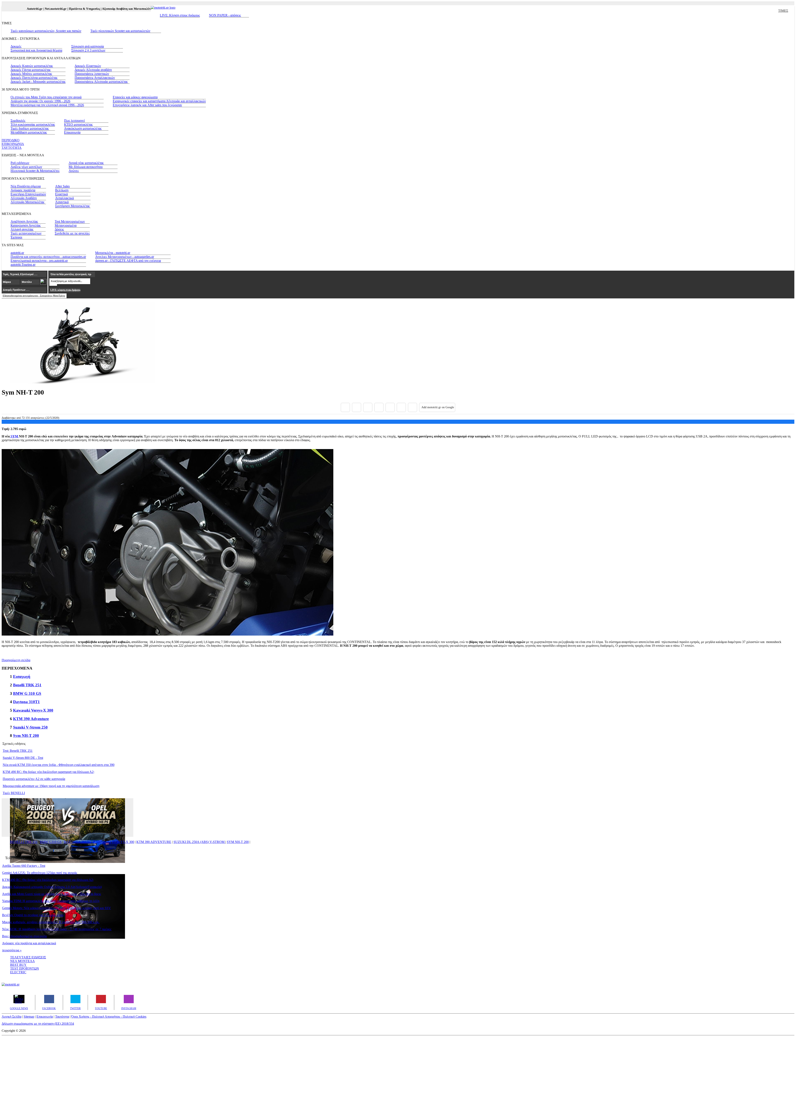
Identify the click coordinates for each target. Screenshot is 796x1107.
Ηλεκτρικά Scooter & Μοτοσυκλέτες (35, 170)
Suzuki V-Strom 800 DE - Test (23, 757)
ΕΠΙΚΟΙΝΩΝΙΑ (13, 144)
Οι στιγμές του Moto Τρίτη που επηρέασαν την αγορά (46, 97)
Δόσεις (59, 229)
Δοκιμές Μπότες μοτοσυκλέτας (31, 73)
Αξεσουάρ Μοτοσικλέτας (27, 202)
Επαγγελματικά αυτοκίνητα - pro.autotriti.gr (39, 260)
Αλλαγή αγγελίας (22, 229)
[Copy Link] (412, 407)
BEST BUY (18, 965)
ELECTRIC (18, 972)
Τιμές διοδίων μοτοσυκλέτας (30, 128)
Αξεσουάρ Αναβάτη (24, 198)
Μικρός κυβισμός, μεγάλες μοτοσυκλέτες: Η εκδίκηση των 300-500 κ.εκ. (51, 922)
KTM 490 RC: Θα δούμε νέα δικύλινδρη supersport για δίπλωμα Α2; (48, 772)
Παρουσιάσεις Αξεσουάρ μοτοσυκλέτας (101, 81)
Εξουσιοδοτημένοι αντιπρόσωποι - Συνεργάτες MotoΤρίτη (34, 295)
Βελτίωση (61, 190)
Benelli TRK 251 (27, 685)
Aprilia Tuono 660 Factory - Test (23, 865)
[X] (356, 407)
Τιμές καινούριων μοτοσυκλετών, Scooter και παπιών (46, 31)
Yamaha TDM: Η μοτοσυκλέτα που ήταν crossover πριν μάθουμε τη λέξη (50, 901)
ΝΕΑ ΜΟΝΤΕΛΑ (22, 961)
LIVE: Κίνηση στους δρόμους (180, 15)
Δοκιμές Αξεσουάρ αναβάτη (93, 69)
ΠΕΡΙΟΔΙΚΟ (10, 140)
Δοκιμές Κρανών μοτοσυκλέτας (32, 66)
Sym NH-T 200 (26, 735)
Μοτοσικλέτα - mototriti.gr (112, 252)
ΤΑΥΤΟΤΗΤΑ (12, 147)
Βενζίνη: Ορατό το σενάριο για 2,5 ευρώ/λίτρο (33, 915)
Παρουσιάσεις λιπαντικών (92, 73)
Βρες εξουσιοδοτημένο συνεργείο (24, 936)
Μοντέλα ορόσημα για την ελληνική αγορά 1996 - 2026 (47, 105)
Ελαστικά (61, 194)
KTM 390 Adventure (31, 719)
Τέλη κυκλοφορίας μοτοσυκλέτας (33, 124)
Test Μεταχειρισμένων (70, 221)
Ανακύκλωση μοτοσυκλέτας (83, 128)
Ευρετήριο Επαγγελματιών (28, 194)
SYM (14, 436)
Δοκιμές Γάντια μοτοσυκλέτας (31, 69)
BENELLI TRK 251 (24, 842)
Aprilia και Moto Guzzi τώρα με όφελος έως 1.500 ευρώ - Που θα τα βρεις (51, 894)
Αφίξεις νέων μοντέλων (26, 166)
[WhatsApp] (390, 407)
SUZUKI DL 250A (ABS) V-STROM (199, 842)
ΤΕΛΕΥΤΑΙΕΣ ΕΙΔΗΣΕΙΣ (28, 957)
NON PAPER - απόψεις (225, 15)
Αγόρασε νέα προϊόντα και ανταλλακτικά (29, 943)
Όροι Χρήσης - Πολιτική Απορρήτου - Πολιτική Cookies (108, 1016)
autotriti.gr (17, 252)
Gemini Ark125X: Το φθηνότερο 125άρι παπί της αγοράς (39, 872)
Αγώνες (74, 170)
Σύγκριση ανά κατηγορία (87, 46)
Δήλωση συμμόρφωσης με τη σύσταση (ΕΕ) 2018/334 (38, 1023)
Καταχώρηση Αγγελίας (26, 225)
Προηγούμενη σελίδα (16, 660)
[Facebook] (345, 407)
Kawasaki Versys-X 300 (33, 710)
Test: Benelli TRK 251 (18, 750)
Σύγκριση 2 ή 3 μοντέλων (88, 50)
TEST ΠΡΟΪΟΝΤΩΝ (24, 968)
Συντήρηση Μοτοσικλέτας (72, 206)
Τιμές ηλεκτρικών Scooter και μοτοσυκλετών (120, 31)
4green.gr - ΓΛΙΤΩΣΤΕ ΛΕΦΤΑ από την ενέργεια (128, 260)
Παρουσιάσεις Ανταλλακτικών (95, 77)
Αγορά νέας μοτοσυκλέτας (86, 163)
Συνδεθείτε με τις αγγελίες (72, 233)
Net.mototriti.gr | (35, 8)
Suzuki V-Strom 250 (30, 727)
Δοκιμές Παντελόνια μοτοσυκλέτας (34, 77)
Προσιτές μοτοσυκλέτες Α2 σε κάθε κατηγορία (34, 779)
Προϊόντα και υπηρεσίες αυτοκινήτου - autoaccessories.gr (48, 256)
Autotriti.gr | (14, 8)
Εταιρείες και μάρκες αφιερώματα (135, 97)
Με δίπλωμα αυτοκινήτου (86, 166)
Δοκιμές (16, 46)
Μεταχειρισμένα (65, 225)
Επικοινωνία (72, 132)
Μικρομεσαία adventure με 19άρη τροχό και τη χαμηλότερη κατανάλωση (51, 786)
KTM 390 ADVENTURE (153, 842)
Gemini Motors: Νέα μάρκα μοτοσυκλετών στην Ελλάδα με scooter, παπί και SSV (56, 908)
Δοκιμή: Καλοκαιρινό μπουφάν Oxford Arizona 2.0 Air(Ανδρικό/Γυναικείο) (52, 887)
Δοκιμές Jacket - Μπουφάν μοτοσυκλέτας (38, 81)
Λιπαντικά (62, 202)
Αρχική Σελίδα (11, 1016)
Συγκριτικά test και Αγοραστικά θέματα (36, 50)
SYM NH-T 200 (238, 842)
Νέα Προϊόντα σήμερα (26, 186)
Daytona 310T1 (26, 702)
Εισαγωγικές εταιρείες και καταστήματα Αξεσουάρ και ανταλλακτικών (159, 101)
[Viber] (378, 407)
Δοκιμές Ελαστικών (88, 66)
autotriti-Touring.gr (23, 264)
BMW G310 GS (51, 842)
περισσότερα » (12, 950)
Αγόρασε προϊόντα (23, 190)
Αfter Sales (62, 186)
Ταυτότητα (62, 1016)
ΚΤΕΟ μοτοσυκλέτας (78, 124)
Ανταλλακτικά (64, 198)
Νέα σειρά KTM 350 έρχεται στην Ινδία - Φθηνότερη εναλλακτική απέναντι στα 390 (58, 765)
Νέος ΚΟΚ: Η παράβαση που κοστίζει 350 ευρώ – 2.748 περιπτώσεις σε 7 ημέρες (56, 929)
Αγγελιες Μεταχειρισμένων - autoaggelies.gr (124, 256)
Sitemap (29, 1016)
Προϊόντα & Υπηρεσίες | (63, 8)
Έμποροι (16, 237)
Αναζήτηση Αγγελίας (24, 221)
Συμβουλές (18, 120)
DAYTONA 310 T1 (77, 842)
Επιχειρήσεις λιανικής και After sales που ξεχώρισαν (147, 105)
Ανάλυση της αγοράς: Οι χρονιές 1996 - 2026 (40, 101)
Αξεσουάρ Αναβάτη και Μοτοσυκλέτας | (107, 8)
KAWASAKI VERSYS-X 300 (113, 842)
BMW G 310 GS (27, 693)
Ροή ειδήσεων (20, 163)
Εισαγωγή (21, 676)
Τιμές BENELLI (14, 793)
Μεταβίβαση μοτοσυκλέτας (29, 132)
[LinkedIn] (401, 407)
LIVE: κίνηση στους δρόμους (65, 289)
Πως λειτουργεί (74, 120)
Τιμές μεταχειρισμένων (26, 233)
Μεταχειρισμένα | (146, 8)
